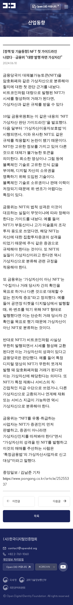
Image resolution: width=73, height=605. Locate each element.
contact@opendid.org (22, 548)
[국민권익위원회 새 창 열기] (14, 587)
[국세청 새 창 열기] (10, 579)
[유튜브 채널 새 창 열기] (63, 567)
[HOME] (9, 5)
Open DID (16, 566)
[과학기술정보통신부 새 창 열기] (32, 579)
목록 (36, 516)
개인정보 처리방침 (13, 559)
